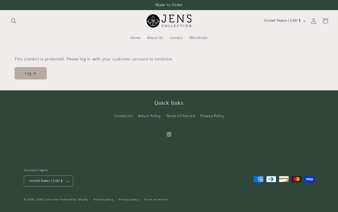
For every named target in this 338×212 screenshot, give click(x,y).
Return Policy (149, 116)
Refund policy (103, 199)
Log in (30, 73)
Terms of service (156, 199)
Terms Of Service (180, 116)
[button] (14, 21)
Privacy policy (129, 199)
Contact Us (123, 116)
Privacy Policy (212, 116)
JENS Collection (47, 199)
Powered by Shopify (74, 199)
